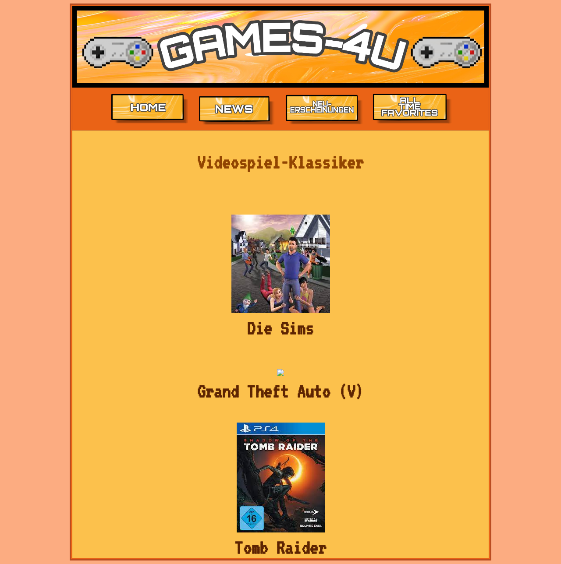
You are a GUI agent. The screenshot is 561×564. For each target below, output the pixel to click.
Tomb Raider (281, 547)
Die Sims (280, 327)
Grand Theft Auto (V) (280, 391)
